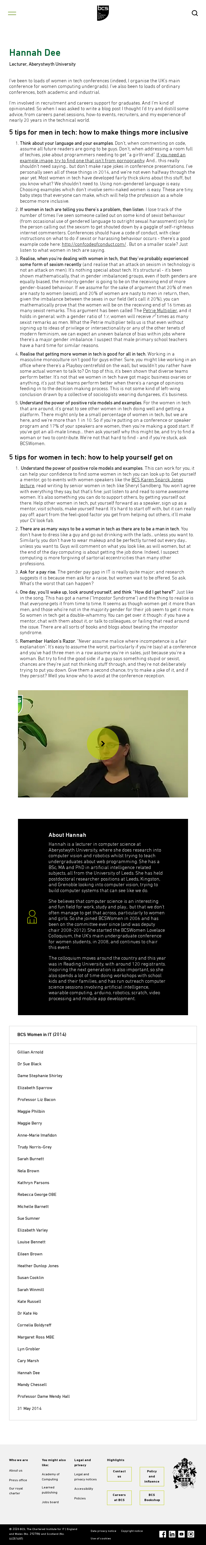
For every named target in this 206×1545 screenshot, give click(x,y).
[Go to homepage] (103, 13)
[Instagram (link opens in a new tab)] (190, 1534)
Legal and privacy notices (85, 1477)
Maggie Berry (29, 1123)
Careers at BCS (119, 1498)
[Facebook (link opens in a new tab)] (162, 1534)
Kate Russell (29, 1302)
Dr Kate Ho (27, 1313)
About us (16, 1470)
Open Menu (12, 13)
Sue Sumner (28, 1219)
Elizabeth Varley (32, 1230)
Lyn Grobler (28, 1349)
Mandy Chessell (32, 1385)
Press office (18, 1480)
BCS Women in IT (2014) (41, 1035)
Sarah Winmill (30, 1290)
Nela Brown (28, 1171)
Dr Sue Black (29, 1064)
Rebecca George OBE (36, 1195)
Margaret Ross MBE (35, 1337)
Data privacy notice (103, 1531)
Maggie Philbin (31, 1112)
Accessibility (83, 1489)
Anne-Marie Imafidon (37, 1135)
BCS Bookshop (152, 1498)
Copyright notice (132, 1531)
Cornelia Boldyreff (34, 1325)
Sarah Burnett (30, 1159)
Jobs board (50, 1502)
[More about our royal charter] (184, 1473)
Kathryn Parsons (33, 1183)
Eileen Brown (29, 1254)
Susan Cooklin (30, 1278)
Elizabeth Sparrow (34, 1088)
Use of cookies (101, 1538)
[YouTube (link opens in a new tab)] (181, 1534)
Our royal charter (16, 1491)
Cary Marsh (28, 1361)
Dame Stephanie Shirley (39, 1076)
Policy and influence (151, 1476)
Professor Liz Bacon (36, 1100)
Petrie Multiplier (160, 311)
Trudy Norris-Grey (34, 1147)
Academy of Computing (51, 1477)
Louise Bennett (31, 1242)
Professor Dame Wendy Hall (43, 1397)
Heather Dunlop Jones (38, 1266)
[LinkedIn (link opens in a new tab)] (172, 1534)
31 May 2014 (29, 1409)
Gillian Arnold (30, 1052)
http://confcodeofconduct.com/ (94, 244)
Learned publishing (49, 1490)
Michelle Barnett (33, 1207)
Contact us (119, 1474)
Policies (80, 1498)
